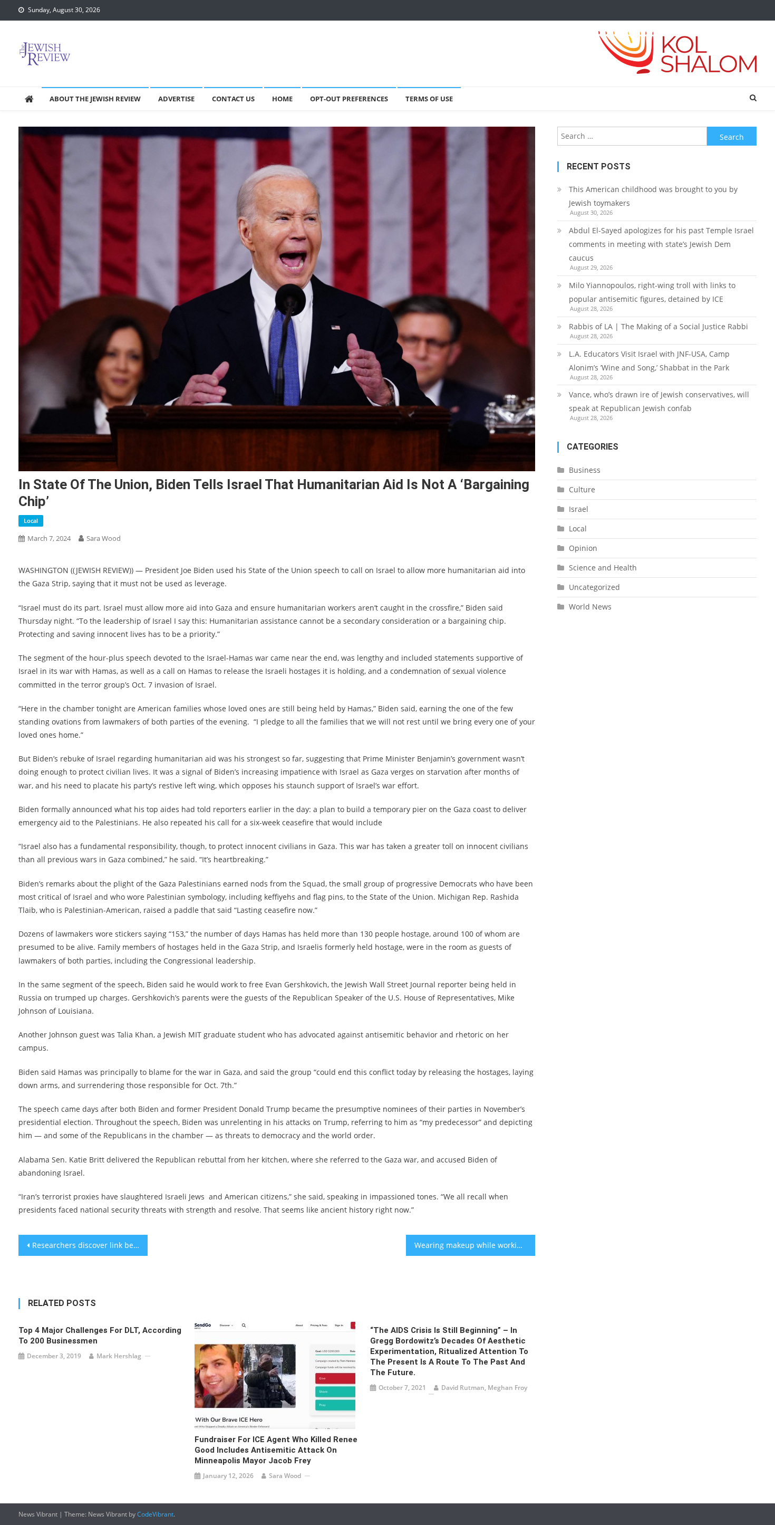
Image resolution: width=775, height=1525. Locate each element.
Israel (578, 509)
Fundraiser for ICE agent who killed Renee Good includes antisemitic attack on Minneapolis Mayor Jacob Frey (276, 1450)
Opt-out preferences (349, 98)
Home (282, 98)
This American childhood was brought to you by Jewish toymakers (653, 196)
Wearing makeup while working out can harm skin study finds (474, 1245)
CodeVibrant (155, 1514)
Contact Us (233, 98)
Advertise (176, 98)
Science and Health (603, 568)
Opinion (583, 548)
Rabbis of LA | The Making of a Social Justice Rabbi (658, 326)
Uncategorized (594, 587)
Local (31, 521)
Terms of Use (429, 98)
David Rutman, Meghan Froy (484, 1387)
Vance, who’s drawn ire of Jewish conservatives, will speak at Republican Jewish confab (659, 401)
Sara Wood (103, 538)
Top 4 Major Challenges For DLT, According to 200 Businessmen (99, 1336)
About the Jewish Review (95, 98)
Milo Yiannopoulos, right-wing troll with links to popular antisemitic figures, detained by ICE (652, 292)
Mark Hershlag (118, 1355)
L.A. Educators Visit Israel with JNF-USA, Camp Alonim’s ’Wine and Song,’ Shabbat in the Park (649, 361)
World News (590, 607)
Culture (582, 489)
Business (584, 470)
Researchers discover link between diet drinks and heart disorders (90, 1245)
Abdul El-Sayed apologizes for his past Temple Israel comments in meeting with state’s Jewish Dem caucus (661, 244)
